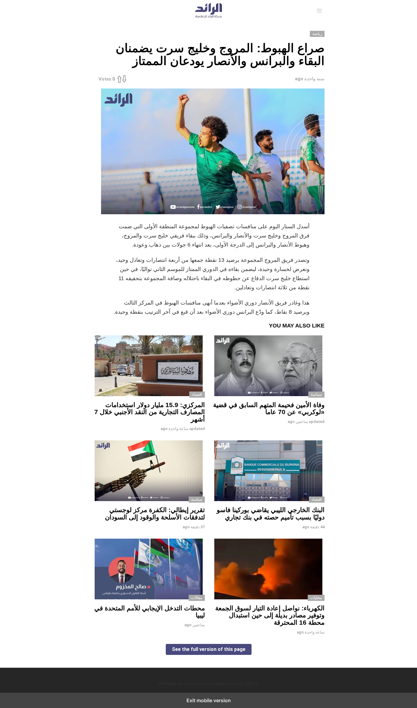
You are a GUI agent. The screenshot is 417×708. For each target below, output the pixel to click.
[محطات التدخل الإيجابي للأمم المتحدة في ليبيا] (148, 570)
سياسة (316, 394)
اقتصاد (197, 394)
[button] (319, 10)
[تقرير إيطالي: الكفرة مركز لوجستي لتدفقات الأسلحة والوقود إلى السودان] (148, 471)
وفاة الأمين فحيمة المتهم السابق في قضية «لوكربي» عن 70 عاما (269, 408)
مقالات (196, 597)
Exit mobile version (209, 700)
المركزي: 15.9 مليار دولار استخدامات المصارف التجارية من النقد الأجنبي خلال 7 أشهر (149, 412)
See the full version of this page (208, 649)
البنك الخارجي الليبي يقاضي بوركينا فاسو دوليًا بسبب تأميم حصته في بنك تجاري (271, 513)
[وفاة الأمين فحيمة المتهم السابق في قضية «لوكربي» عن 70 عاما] (268, 366)
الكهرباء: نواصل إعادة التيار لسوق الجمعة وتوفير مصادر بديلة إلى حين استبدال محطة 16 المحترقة (270, 615)
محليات (316, 597)
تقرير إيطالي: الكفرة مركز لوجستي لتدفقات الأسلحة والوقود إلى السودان (155, 513)
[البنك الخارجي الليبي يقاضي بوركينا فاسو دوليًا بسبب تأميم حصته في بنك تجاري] (268, 471)
